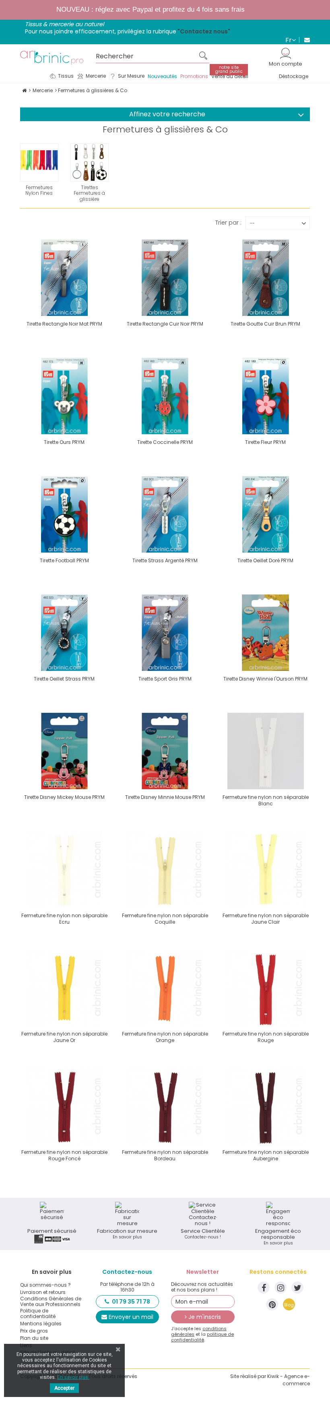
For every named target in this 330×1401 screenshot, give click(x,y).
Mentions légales (41, 1324)
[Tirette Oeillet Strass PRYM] (64, 632)
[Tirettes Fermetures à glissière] (89, 162)
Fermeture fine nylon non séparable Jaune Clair (266, 918)
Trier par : (228, 222)
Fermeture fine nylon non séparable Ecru (64, 918)
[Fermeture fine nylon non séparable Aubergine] (265, 1106)
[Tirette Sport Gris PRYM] (165, 632)
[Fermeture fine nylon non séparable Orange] (165, 987)
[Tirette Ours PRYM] (64, 396)
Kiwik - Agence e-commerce (288, 1380)
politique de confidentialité (202, 1337)
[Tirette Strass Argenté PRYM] (165, 514)
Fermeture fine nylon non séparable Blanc (266, 800)
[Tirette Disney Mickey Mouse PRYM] (64, 751)
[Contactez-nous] (304, 40)
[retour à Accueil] (24, 90)
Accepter (64, 1388)
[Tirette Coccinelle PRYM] (165, 396)
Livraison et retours (43, 1292)
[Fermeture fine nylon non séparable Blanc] (265, 751)
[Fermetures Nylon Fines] (39, 162)
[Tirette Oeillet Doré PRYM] (265, 514)
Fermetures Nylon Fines (39, 190)
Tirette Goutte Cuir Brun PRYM (265, 323)
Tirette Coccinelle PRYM (165, 442)
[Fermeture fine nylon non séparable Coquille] (165, 869)
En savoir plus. (73, 1377)
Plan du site (34, 1338)
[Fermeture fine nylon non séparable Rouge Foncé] (64, 1106)
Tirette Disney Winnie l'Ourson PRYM (265, 678)
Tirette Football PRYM (64, 560)
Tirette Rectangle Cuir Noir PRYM (165, 323)
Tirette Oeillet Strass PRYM (64, 678)
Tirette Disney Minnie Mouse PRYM (165, 797)
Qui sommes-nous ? (45, 1285)
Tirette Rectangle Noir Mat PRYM (64, 323)
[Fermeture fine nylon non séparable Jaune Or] (64, 987)
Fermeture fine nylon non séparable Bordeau (165, 1155)
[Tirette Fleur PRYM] (265, 396)
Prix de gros (34, 1331)
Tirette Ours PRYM (64, 442)
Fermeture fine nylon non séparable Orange (165, 1037)
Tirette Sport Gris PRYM (165, 678)
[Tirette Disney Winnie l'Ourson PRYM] (265, 632)
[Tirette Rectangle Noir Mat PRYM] (64, 277)
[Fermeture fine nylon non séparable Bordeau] (165, 1106)
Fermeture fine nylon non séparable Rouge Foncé (64, 1155)
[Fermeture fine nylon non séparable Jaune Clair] (265, 869)
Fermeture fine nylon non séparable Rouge (266, 1037)
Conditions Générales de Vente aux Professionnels (50, 1301)
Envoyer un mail (131, 1317)
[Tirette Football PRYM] (64, 514)
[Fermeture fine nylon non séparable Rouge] (265, 987)
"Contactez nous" (203, 31)
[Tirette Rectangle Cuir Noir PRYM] (165, 277)
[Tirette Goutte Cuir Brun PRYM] (265, 277)
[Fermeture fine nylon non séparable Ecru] (64, 869)
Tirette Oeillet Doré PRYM (265, 560)
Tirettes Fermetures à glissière (89, 193)
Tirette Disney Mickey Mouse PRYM (64, 797)
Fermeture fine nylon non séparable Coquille (165, 918)
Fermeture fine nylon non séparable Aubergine (266, 1155)
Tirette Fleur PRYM (265, 442)
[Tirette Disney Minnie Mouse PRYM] (165, 751)
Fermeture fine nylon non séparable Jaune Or (64, 1037)
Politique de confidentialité (38, 1313)
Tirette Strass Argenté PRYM (165, 560)
